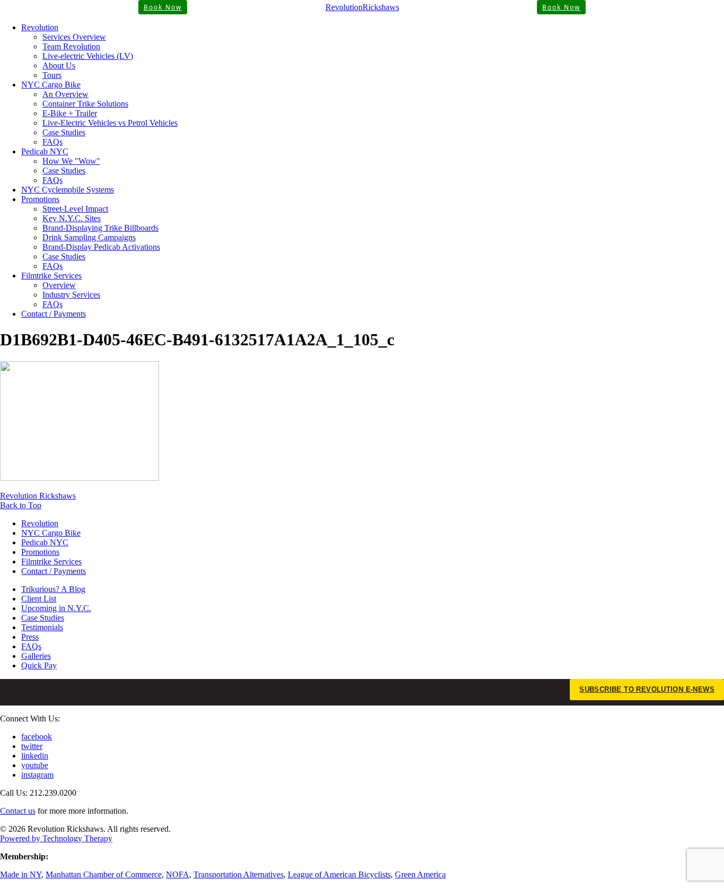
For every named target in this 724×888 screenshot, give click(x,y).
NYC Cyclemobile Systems (67, 189)
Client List (38, 598)
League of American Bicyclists (339, 874)
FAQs (52, 141)
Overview (59, 285)
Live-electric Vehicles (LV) (87, 55)
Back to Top (20, 505)
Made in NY (20, 874)
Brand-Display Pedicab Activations (101, 246)
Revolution (39, 27)
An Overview (65, 94)
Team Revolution (71, 46)
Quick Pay (39, 665)
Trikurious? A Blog (53, 589)
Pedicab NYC (44, 151)
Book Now (163, 7)
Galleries (36, 655)
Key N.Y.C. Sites (71, 218)
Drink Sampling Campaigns (89, 237)
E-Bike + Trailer (69, 113)
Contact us (18, 810)
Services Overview (74, 36)
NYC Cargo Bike (51, 84)
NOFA (177, 874)
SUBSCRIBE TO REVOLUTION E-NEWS (646, 689)
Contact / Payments (53, 313)
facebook (36, 736)
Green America (420, 874)
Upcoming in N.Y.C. (56, 608)
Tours (51, 75)
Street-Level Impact (75, 208)
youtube (34, 765)
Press (30, 636)
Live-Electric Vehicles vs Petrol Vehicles (110, 122)
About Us (58, 65)
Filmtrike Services (51, 275)
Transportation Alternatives (238, 874)
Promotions (40, 199)
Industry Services (71, 294)
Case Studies (63, 132)
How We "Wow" (71, 161)
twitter (31, 746)
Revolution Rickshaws (38, 495)
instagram (37, 774)
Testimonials (42, 627)
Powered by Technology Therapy (56, 838)
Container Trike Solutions (85, 103)
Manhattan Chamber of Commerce (104, 874)
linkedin (34, 755)
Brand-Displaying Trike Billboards (100, 227)
